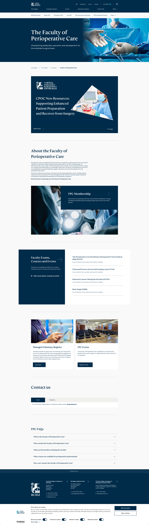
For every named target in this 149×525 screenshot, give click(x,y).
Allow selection (125, 513)
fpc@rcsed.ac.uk (72, 404)
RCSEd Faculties (35, 15)
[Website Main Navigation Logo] (35, 4)
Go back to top (74, 471)
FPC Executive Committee (82, 15)
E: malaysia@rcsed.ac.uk (102, 493)
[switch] (64, 519)
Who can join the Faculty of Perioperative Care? (51, 443)
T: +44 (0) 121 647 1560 (76, 491)
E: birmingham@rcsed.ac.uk (78, 493)
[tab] (38, 400)
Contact (96, 4)
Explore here (83, 365)
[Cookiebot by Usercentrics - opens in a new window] (20, 522)
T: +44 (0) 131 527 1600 (51, 493)
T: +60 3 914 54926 (101, 491)
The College (44, 68)
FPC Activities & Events (100, 15)
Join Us (90, 4)
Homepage (34, 68)
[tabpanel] (74, 404)
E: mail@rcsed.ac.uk (51, 497)
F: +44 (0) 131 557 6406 (52, 495)
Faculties (53, 68)
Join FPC (69, 15)
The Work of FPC (58, 15)
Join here (38, 365)
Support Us (83, 4)
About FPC (47, 15)
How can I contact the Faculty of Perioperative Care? (53, 463)
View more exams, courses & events (46, 276)
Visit (77, 4)
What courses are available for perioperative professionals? (55, 456)
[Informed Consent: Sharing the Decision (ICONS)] (97, 280)
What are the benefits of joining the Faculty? (50, 450)
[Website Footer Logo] (37, 489)
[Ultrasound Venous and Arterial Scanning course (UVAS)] (97, 270)
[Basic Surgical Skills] (97, 290)
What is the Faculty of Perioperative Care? (49, 437)
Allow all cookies (125, 508)
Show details (34, 522)
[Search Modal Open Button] (117, 4)
